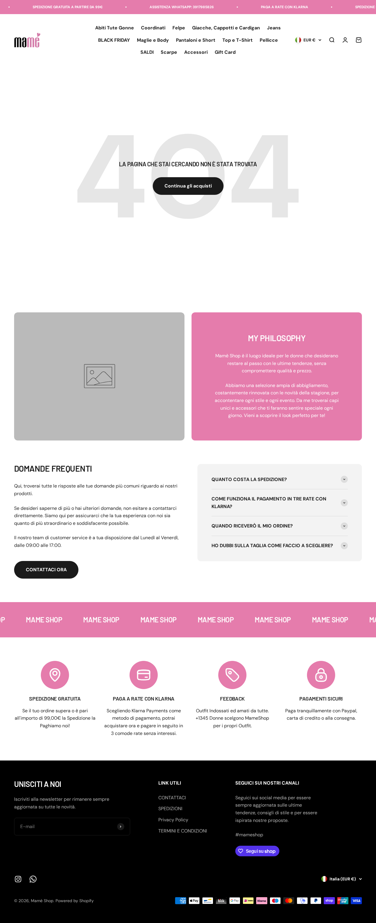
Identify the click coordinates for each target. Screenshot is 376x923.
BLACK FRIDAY (114, 40)
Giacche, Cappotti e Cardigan (226, 28)
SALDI (147, 52)
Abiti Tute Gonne (114, 28)
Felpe (178, 28)
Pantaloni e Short (195, 40)
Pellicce (269, 40)
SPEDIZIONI (170, 808)
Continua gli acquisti (188, 186)
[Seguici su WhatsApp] (33, 879)
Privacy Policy (173, 820)
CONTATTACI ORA (46, 570)
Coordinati (153, 28)
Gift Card (225, 52)
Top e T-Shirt (237, 40)
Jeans (274, 28)
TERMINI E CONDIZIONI (182, 831)
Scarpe (169, 52)
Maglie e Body (153, 40)
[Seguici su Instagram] (18, 879)
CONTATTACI (172, 798)
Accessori (196, 52)
